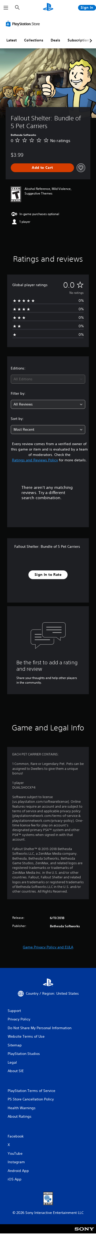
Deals (55, 40)
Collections (33, 40)
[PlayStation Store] (24, 24)
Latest (11, 40)
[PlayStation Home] (48, 8)
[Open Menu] (6, 7)
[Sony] (84, 1232)
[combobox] (48, 379)
